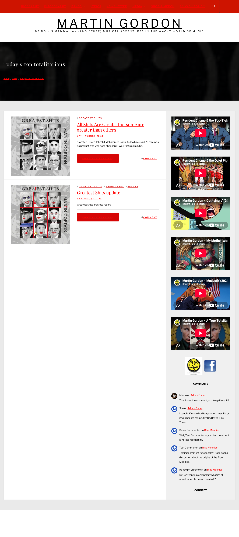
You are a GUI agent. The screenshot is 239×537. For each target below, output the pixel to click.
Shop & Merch (162, 6)
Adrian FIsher (198, 395)
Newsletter (117, 6)
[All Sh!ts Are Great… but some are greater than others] (40, 146)
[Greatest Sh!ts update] (40, 186)
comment (150, 158)
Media (137, 6)
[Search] (214, 6)
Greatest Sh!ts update (98, 192)
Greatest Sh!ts (90, 118)
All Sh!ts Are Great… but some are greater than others (110, 127)
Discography (55, 6)
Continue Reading (97, 158)
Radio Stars (115, 186)
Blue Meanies (211, 430)
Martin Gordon (119, 23)
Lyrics (96, 6)
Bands (76, 6)
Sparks (133, 186)
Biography (30, 6)
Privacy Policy (192, 6)
